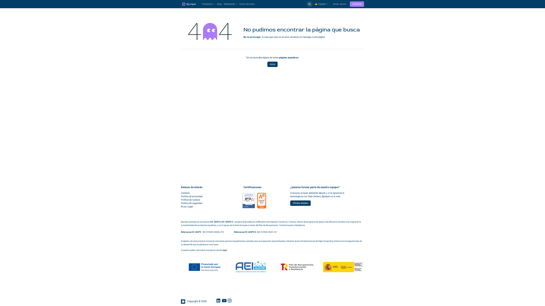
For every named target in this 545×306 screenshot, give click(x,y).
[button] (310, 4)
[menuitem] (208, 4)
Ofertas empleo (300, 203)
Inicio (272, 64)
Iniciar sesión (339, 4)
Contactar (357, 4)
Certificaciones (252, 187)
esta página (319, 37)
